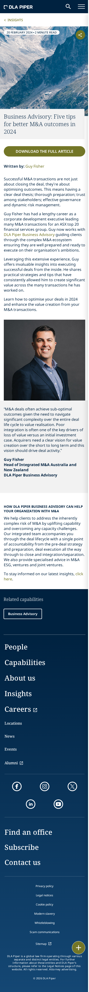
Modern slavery (44, 914)
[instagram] (44, 786)
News (9, 736)
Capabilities (25, 662)
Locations (13, 723)
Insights (15, 20)
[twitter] (72, 786)
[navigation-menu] (81, 6)
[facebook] (17, 786)
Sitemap (41, 944)
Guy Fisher (34, 166)
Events (11, 749)
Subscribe (22, 847)
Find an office (28, 832)
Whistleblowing (45, 923)
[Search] (68, 6)
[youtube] (58, 804)
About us (20, 678)
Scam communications (45, 932)
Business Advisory (22, 614)
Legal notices (44, 895)
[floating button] (78, 947)
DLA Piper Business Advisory (29, 234)
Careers (18, 709)
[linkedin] (30, 804)
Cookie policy (44, 904)
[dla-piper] (18, 6)
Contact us (23, 862)
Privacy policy (44, 886)
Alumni (11, 762)
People (16, 647)
